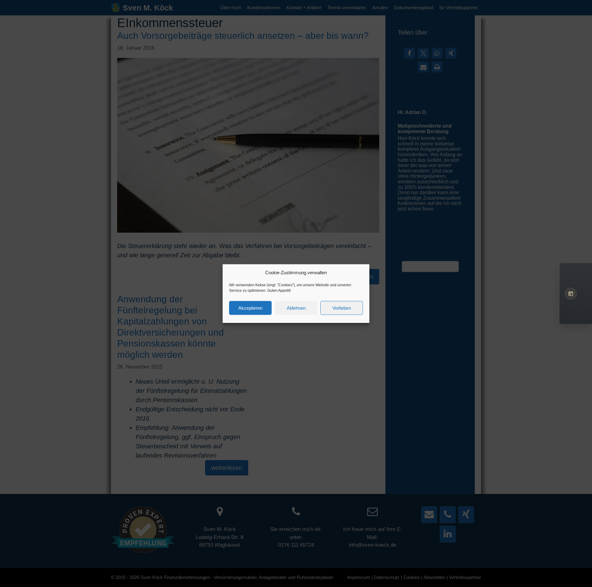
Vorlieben (341, 307)
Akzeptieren (250, 307)
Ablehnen (296, 307)
